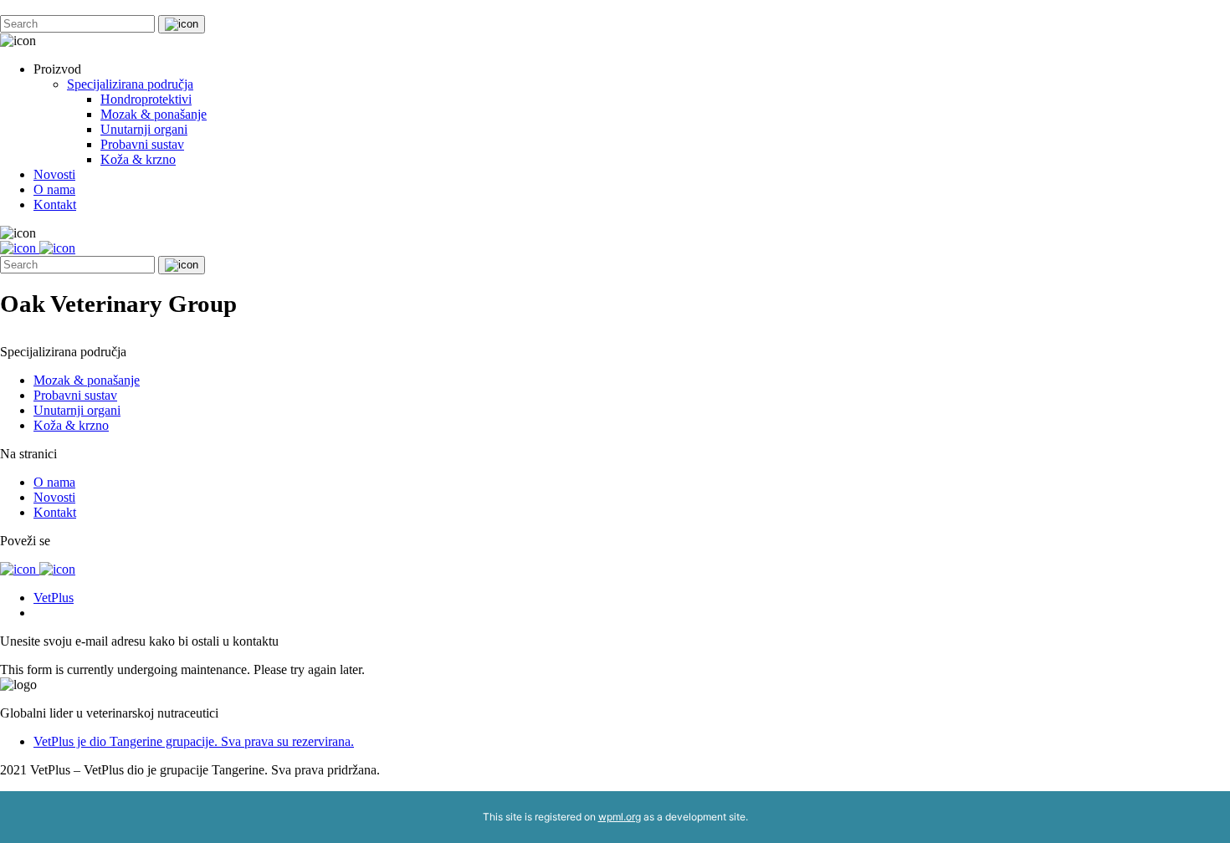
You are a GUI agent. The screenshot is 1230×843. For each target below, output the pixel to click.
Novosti (54, 174)
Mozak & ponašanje (153, 114)
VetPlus (53, 597)
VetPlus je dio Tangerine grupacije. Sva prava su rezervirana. (193, 741)
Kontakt (54, 204)
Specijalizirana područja (130, 84)
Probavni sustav (142, 144)
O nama (54, 189)
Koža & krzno (138, 159)
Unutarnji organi (143, 129)
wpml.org (619, 816)
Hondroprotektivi (146, 99)
